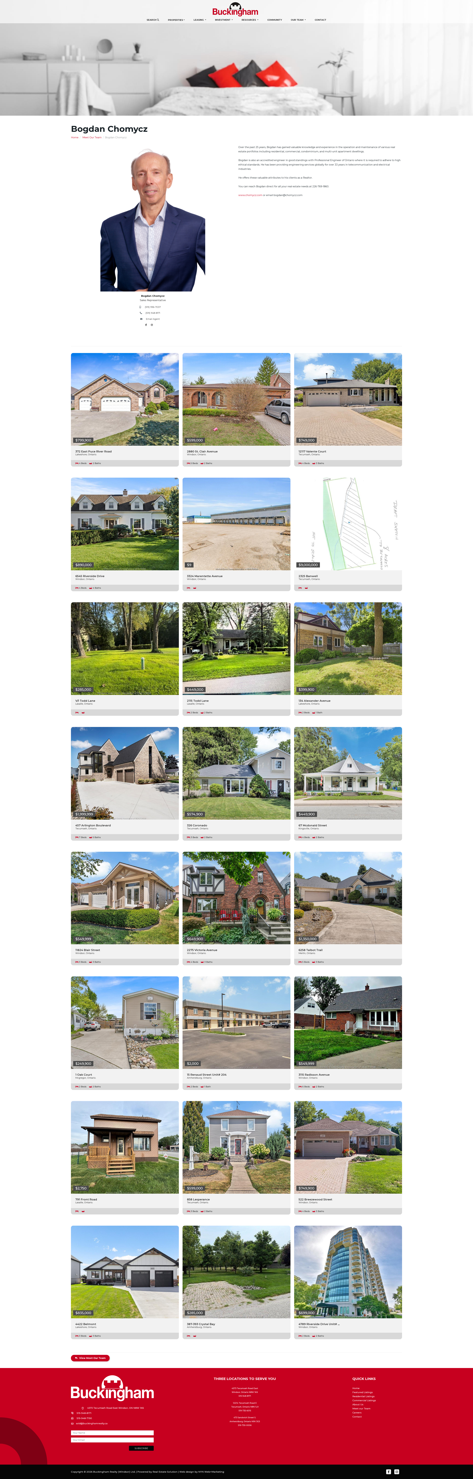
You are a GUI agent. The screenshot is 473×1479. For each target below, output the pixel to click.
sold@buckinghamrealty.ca (92, 1423)
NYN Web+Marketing (211, 1471)
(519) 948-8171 (152, 313)
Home (74, 137)
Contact (320, 20)
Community (274, 20)
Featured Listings (362, 1392)
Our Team (297, 20)
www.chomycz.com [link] (250, 195)
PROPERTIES (175, 20)
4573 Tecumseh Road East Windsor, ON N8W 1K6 (115, 1408)
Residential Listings (363, 1396)
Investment (223, 20)
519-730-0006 (245, 1425)
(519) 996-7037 (153, 307)
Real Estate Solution (165, 1471)
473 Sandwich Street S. (245, 1417)
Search (152, 20)
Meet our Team (361, 1408)
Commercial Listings (364, 1400)
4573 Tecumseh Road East (245, 1388)
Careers (356, 1412)
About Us (357, 1404)
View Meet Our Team (91, 1358)
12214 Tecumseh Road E (245, 1403)
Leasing (199, 20)
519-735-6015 (245, 1410)
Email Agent (153, 319)
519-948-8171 (84, 1413)
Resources (249, 20)
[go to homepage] (236, 9)
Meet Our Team (92, 137)
